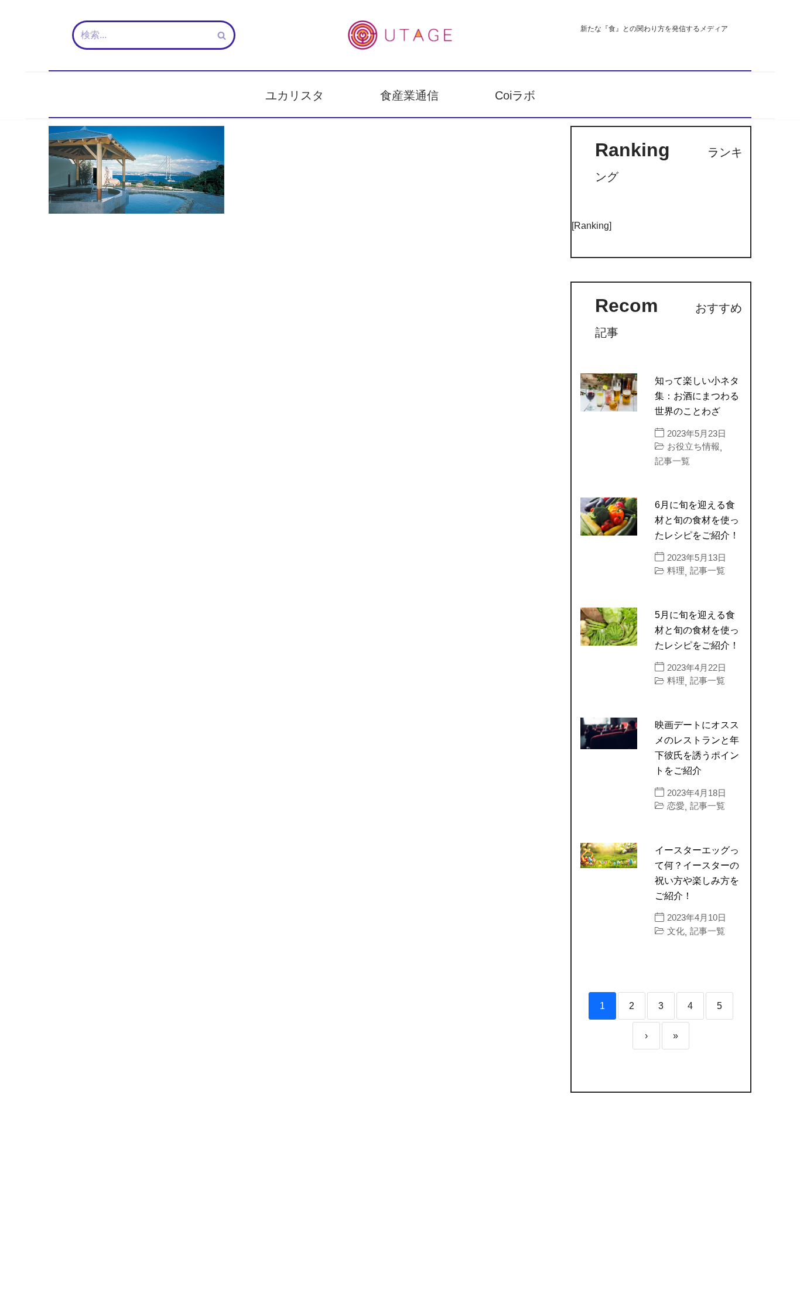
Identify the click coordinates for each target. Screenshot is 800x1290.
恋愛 (676, 806)
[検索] (222, 35)
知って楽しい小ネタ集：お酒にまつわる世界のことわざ (697, 396)
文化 (676, 931)
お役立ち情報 (693, 446)
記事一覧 (672, 461)
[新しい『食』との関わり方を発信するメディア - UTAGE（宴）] (400, 35)
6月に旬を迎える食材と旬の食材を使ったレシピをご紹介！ (697, 520)
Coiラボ (515, 95)
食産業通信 (409, 95)
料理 (676, 570)
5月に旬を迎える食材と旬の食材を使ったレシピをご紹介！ (697, 630)
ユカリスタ (294, 95)
